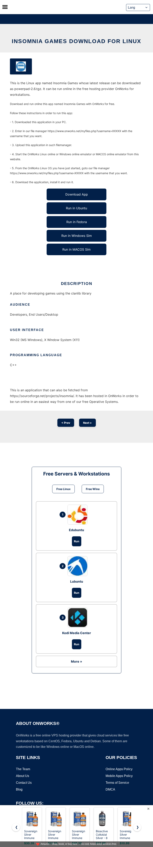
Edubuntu (76, 530)
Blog (19, 789)
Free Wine (93, 489)
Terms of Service (117, 782)
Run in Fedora (76, 222)
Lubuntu (76, 581)
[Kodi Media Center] (78, 618)
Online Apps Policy (119, 769)
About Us (22, 776)
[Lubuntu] (78, 566)
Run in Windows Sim (76, 236)
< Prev (65, 422)
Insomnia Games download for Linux (76, 41)
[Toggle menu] (5, 7)
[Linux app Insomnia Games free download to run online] (21, 66)
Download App (76, 194)
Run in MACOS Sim (76, 249)
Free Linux (63, 489)
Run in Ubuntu (76, 208)
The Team (23, 769)
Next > (87, 422)
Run (76, 541)
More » (76, 661)
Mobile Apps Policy (119, 776)
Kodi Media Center (76, 633)
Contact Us (24, 782)
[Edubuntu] (78, 515)
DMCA (110, 789)
